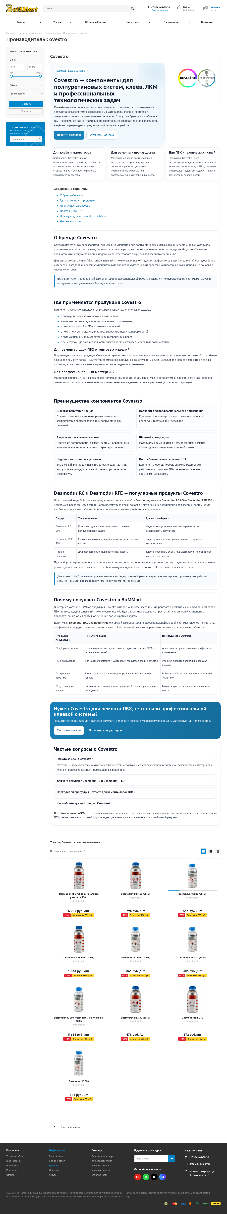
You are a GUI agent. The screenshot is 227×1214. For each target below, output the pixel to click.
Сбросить (26, 111)
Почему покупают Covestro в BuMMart (83, 216)
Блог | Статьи (56, 1156)
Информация (57, 1150)
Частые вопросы (70, 221)
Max (162, 1177)
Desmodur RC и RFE (72, 211)
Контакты (11, 1170)
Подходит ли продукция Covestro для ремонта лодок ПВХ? (96, 792)
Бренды (53, 1165)
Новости (54, 1170)
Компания (12, 1150)
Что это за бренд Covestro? (75, 759)
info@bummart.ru (200, 1164)
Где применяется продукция (77, 200)
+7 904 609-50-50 (160, 7)
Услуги (53, 1174)
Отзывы (10, 1174)
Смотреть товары (69, 730)
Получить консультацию (105, 730)
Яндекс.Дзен (154, 1177)
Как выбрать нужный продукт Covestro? (84, 803)
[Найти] (132, 8)
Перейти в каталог (69, 134)
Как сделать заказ (102, 1160)
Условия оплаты (101, 1170)
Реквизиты (12, 1165)
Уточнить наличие (102, 135)
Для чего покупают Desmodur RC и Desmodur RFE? (91, 781)
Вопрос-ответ (57, 1160)
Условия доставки (102, 1165)
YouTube (137, 1177)
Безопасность (99, 1174)
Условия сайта (14, 1156)
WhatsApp (146, 1177)
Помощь (97, 1150)
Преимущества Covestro (75, 205)
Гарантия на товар (102, 1156)
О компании (13, 1160)
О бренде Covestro (71, 195)
